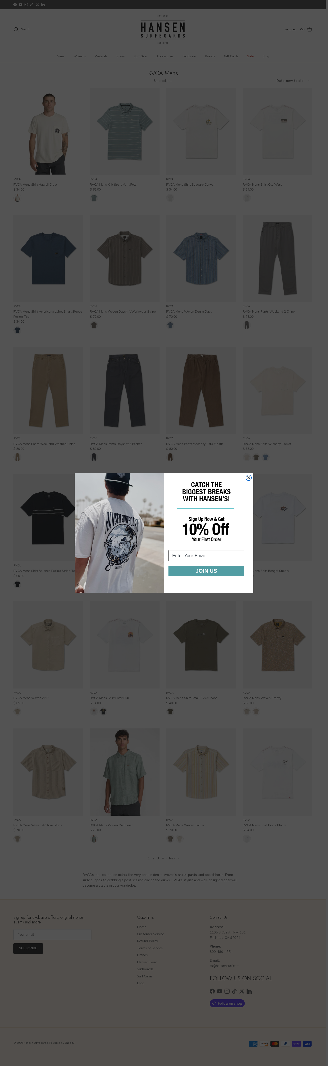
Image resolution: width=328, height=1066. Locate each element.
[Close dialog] (248, 478)
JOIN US (206, 571)
